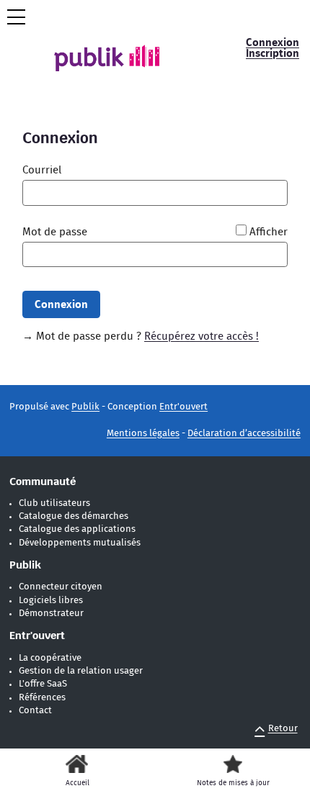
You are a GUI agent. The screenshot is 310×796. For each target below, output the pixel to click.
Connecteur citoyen (60, 587)
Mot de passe (54, 232)
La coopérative (50, 658)
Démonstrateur (51, 613)
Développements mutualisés (80, 543)
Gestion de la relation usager (81, 671)
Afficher (268, 232)
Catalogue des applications (77, 529)
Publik (85, 407)
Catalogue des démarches (73, 516)
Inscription (272, 53)
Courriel (41, 170)
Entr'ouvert (183, 407)
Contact (35, 710)
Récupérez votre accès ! (201, 336)
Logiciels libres (51, 600)
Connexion (272, 42)
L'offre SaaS (43, 684)
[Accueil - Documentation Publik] (117, 47)
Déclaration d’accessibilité (244, 433)
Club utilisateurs (54, 503)
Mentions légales (143, 433)
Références (42, 697)
